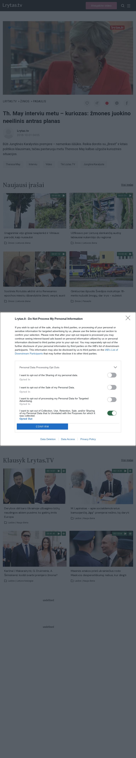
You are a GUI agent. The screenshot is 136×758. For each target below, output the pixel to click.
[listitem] (68, 367)
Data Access (68, 439)
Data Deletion (48, 439)
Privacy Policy (88, 439)
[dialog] (68, 379)
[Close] (129, 319)
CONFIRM (42, 426)
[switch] (112, 375)
